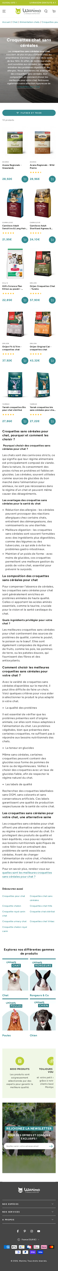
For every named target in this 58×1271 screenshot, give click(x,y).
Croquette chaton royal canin (14, 929)
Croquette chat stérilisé (42, 911)
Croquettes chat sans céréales (41, 898)
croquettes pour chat (28, 86)
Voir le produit (24, 239)
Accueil (6, 22)
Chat (15, 22)
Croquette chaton (11, 906)
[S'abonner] (50, 1146)
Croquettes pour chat (13, 896)
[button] (46, 11)
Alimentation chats (30, 22)
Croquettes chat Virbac (42, 921)
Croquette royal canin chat (13, 913)
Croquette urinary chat (14, 921)
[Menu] (4, 11)
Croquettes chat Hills (41, 906)
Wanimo (23, 1261)
